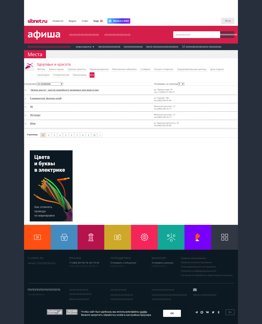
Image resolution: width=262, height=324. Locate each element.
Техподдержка (120, 258)
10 (94, 135)
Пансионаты (79, 74)
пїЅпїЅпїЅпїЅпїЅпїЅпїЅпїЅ (84, 34)
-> (100, 135)
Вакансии (159, 258)
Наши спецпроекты (42, 263)
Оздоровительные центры (192, 69)
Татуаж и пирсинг (163, 69)
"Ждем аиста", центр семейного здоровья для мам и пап (64, 90)
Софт (85, 21)
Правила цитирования (193, 258)
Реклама (75, 258)
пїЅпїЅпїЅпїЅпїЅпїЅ (133, 46)
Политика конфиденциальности (198, 270)
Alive (33, 123)
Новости (58, 21)
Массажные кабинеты (124, 69)
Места (35, 54)
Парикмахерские (99, 69)
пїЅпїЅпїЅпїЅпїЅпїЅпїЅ (117, 34)
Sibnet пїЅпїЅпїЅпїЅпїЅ (204, 294)
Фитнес (41, 69)
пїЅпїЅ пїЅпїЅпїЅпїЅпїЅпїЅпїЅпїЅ (162, 46)
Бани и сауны (56, 69)
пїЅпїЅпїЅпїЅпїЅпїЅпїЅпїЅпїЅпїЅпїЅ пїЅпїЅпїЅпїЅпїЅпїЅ (169, 297)
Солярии (145, 69)
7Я (31, 106)
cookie (143, 311)
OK (172, 313)
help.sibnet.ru (117, 265)
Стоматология (61, 74)
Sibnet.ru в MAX (121, 21)
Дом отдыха (217, 69)
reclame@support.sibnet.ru (83, 265)
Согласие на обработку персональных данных (207, 275)
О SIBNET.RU (36, 258)
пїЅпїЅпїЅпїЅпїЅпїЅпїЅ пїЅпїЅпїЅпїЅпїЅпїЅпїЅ (121, 297)
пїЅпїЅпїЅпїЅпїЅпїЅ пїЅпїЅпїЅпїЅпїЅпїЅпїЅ (80, 292)
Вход (227, 20)
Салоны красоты (77, 69)
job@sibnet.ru (159, 265)
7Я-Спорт (35, 115)
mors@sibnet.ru (36, 294)
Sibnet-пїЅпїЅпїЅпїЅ (79, 299)
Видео (72, 21)
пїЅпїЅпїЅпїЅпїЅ (227, 34)
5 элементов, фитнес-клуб (45, 98)
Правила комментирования (196, 262)
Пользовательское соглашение (198, 266)
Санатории (43, 74)
